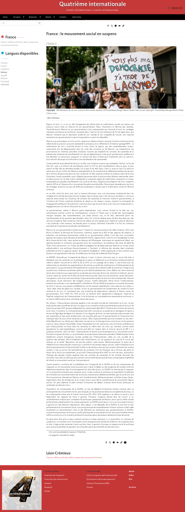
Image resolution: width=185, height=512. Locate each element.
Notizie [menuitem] (47, 18)
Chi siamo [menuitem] (15, 18)
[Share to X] (112, 25)
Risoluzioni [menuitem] (31, 18)
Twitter (47, 491)
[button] (123, 25)
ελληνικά (5, 84)
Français (4, 63)
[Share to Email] (119, 25)
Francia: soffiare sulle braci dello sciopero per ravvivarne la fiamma (74, 457)
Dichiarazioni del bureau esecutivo (101, 479)
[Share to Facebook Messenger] (115, 25)
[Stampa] (125, 442)
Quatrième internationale (92, 5)
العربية (4, 75)
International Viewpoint (54, 475)
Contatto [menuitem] (62, 17)
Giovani (90, 487)
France (51, 44)
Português (5, 81)
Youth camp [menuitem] (76, 17)
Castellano (5, 69)
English (4, 66)
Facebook (48, 487)
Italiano (4, 72)
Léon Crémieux (53, 118)
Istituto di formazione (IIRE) (98, 483)
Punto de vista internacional (56, 479)
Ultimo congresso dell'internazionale (102, 475)
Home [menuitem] (5, 17)
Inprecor (47, 483)
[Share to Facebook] (108, 25)
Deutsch (4, 78)
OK (39, 23)
